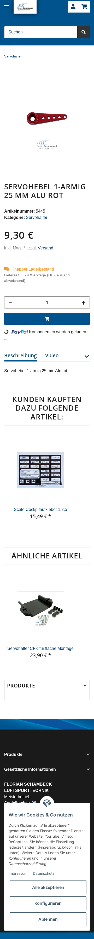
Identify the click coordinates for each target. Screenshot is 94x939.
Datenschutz (44, 873)
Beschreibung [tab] (20, 355)
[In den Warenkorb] (8, 72)
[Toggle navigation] (6, 3)
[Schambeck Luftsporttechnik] (25, 7)
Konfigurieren (48, 903)
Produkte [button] (21, 686)
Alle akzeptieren (48, 887)
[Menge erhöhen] (84, 302)
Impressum (18, 873)
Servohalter (36, 217)
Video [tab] (52, 355)
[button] (73, 7)
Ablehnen (48, 919)
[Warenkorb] (84, 7)
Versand (45, 248)
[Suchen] (83, 32)
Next (81, 486)
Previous (13, 486)
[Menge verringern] (10, 302)
